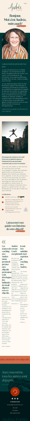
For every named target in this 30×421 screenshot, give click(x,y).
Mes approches (15, 413)
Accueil (15, 408)
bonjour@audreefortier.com (15, 404)
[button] (25, 3)
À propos (15, 410)
